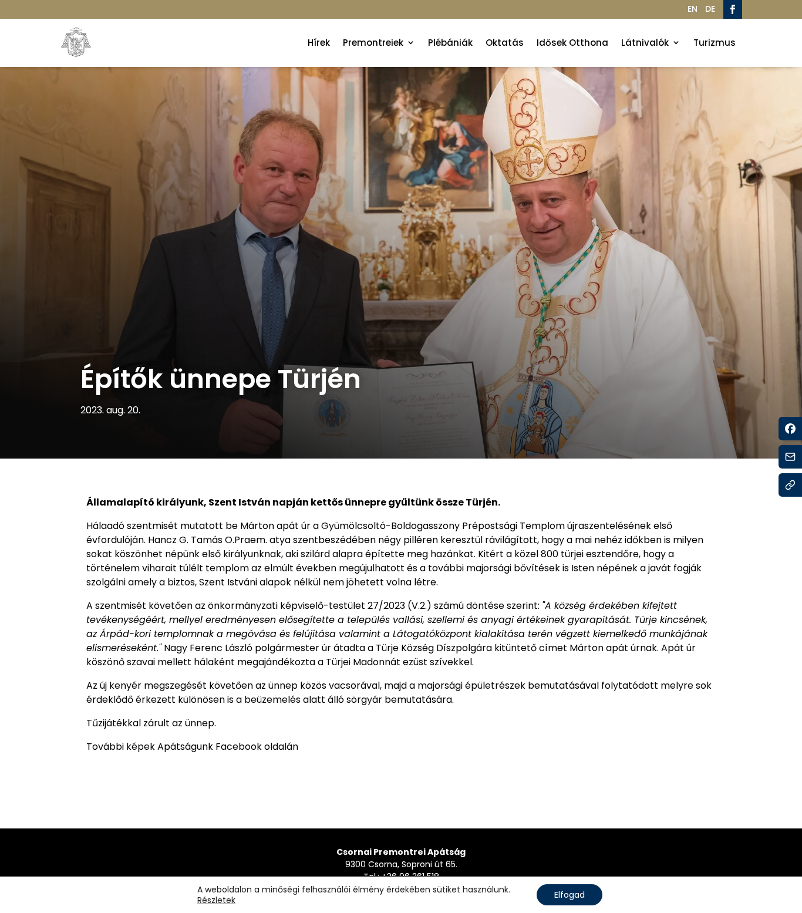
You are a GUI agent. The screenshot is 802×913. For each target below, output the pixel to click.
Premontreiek (373, 42)
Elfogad (569, 895)
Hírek (319, 42)
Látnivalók (645, 42)
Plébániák (450, 42)
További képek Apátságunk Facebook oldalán (192, 746)
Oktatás (505, 42)
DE (710, 9)
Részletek (216, 900)
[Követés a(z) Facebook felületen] (732, 9)
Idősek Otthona (572, 42)
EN (692, 9)
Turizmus (714, 42)
